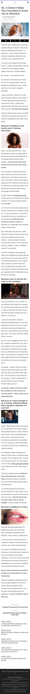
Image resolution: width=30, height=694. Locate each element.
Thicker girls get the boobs (19, 463)
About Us (4, 671)
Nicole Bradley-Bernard (9, 16)
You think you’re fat (19, 195)
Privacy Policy (10, 671)
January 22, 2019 (8, 18)
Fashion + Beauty (6, 621)
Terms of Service (19, 671)
